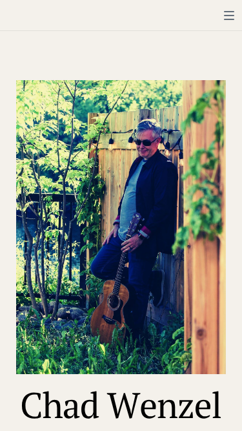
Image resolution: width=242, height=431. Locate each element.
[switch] (229, 15)
